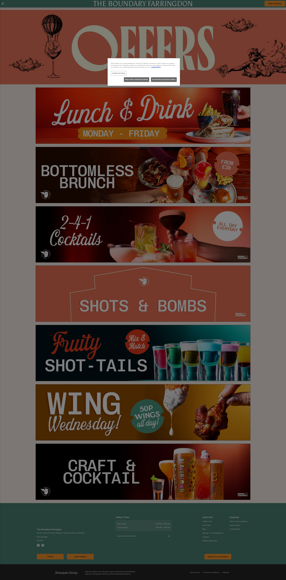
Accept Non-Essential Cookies (164, 79)
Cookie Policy (156, 67)
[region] (143, 72)
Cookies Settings (118, 73)
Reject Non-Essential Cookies (136, 79)
